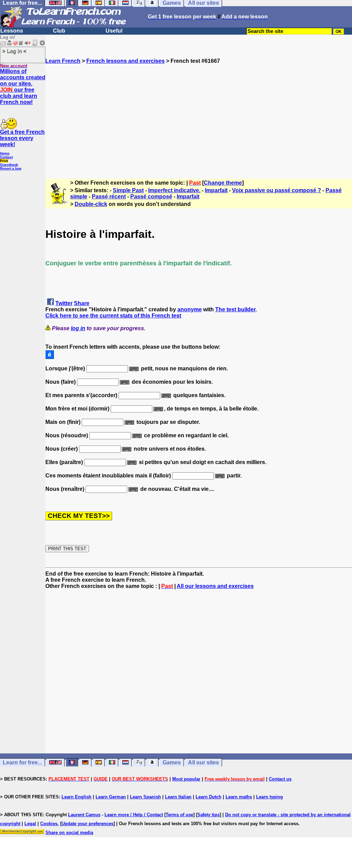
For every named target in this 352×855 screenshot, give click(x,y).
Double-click (91, 204)
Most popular (186, 779)
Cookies (48, 823)
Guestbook (9, 164)
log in (78, 328)
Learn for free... (22, 762)
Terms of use (179, 814)
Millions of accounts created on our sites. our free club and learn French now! (22, 86)
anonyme (189, 309)
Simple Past (128, 190)
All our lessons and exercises (215, 586)
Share (81, 303)
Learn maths (239, 796)
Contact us (280, 779)
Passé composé (151, 196)
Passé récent (109, 196)
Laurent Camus (84, 814)
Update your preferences (87, 823)
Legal (30, 823)
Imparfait (216, 190)
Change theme (223, 183)
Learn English (76, 796)
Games (172, 762)
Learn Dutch (208, 796)
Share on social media (69, 832)
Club (59, 31)
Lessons (11, 31)
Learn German (111, 796)
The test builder (235, 309)
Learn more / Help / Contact (133, 814)
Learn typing (269, 796)
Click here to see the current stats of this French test (113, 316)
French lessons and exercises (125, 61)
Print (4, 161)
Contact (6, 157)
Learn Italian (178, 796)
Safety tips (208, 814)
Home (5, 153)
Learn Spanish (145, 796)
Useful (114, 31)
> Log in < (14, 51)
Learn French (62, 61)
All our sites (203, 762)
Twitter (64, 303)
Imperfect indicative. (174, 190)
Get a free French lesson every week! (22, 138)
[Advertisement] (198, 112)
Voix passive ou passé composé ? (276, 190)
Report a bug (10, 168)
